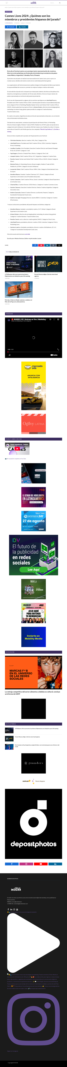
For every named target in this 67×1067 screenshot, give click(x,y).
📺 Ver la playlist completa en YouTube (15, 458)
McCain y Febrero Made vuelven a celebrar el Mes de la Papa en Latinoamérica (18, 300)
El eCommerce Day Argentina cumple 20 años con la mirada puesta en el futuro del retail (37, 745)
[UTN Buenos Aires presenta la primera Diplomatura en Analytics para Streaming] (19, 264)
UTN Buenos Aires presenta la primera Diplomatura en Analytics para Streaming (17, 275)
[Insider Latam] (33, 3)
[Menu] (7, 3)
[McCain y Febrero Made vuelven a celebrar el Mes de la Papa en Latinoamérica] (19, 289)
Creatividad (9, 11)
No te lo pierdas (11, 724)
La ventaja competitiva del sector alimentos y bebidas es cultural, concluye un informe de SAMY (32, 693)
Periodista (9, 23)
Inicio (6, 7)
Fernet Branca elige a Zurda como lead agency (46, 275)
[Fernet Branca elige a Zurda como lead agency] (48, 264)
